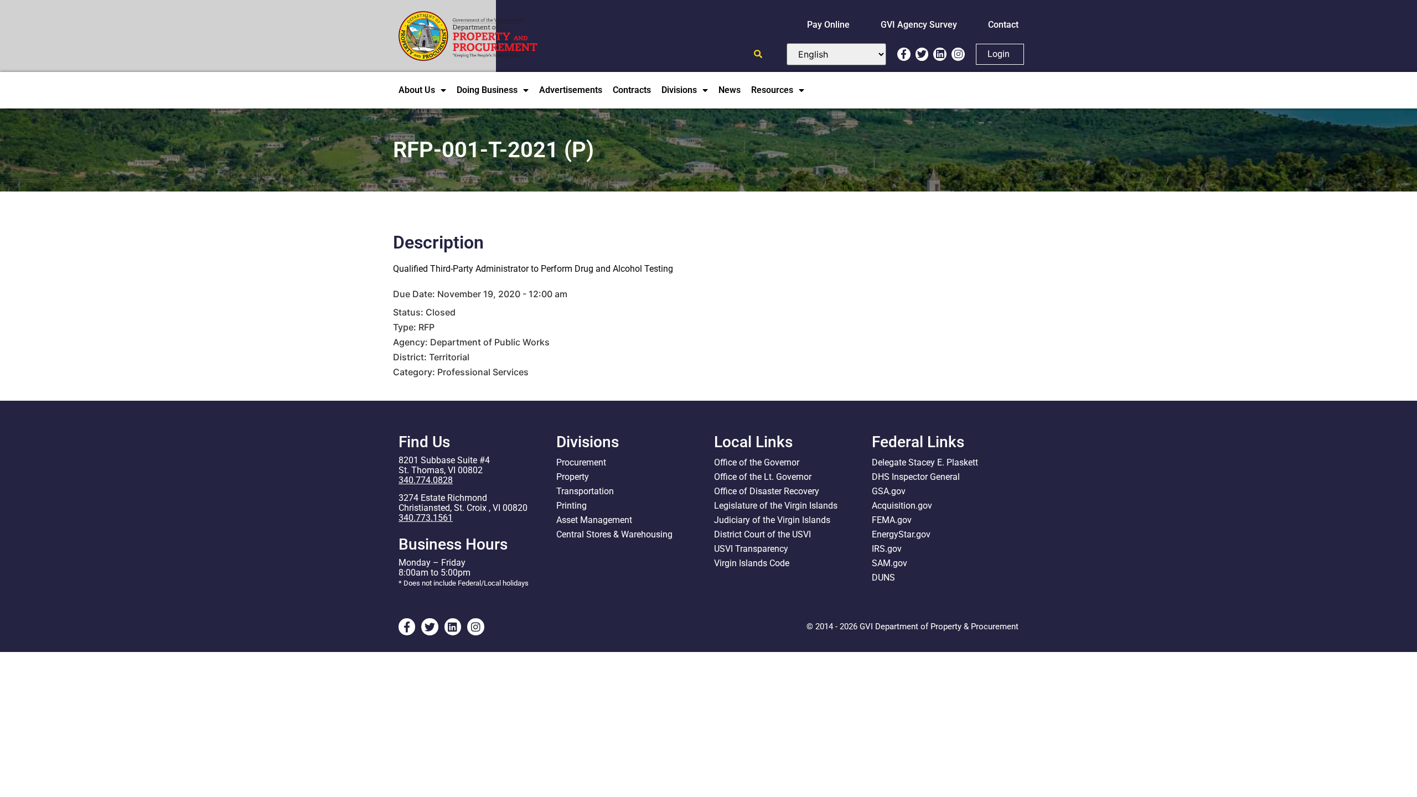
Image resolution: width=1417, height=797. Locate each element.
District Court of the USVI (762, 534)
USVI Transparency (751, 549)
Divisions (679, 90)
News (729, 90)
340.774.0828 (426, 480)
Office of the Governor (756, 462)
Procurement (581, 462)
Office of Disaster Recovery (766, 491)
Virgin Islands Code (751, 563)
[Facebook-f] (904, 54)
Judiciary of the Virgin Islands (772, 520)
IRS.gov (887, 549)
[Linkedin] (940, 54)
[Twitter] (922, 54)
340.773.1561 (426, 518)
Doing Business (487, 90)
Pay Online (828, 24)
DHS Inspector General (916, 477)
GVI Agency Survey (919, 24)
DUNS (883, 577)
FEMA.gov (892, 520)
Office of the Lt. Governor (762, 477)
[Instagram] (958, 54)
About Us (417, 90)
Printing (571, 505)
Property (572, 477)
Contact (1003, 24)
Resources (772, 90)
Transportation (585, 491)
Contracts (632, 90)
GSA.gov (889, 491)
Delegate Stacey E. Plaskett (925, 462)
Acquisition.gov (902, 505)
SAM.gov (889, 563)
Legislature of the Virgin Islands (775, 505)
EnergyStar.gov (901, 534)
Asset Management (594, 520)
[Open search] (758, 54)
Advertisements (570, 90)
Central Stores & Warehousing (614, 534)
